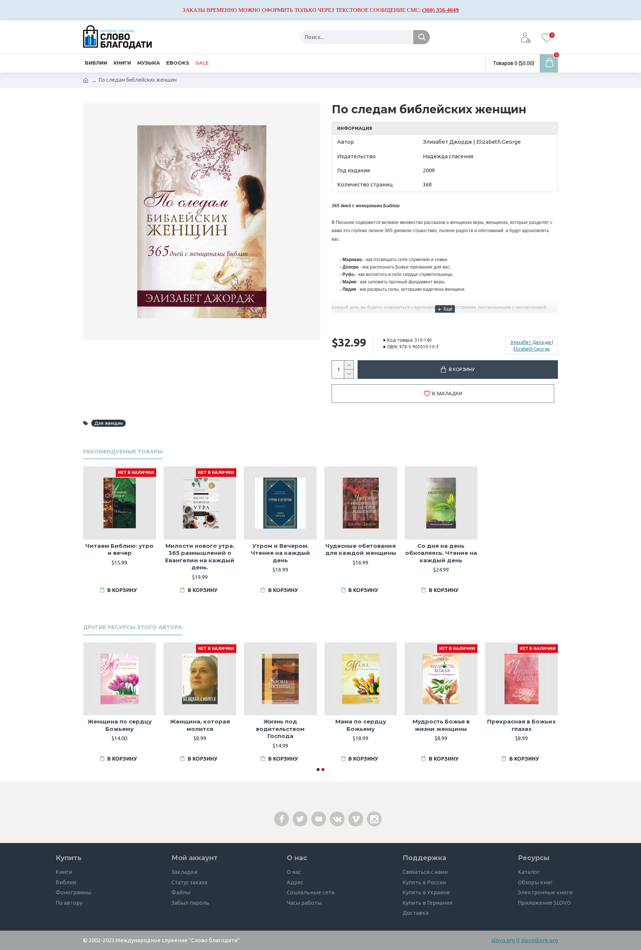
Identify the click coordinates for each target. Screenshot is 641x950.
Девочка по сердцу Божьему (280, 725)
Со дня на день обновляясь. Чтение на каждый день (441, 553)
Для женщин (108, 423)
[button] (318, 769)
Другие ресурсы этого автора (132, 627)
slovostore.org (539, 940)
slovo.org (503, 940)
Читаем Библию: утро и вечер (119, 549)
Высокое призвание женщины (199, 725)
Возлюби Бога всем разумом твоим (119, 725)
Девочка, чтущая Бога (361, 721)
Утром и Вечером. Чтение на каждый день (280, 553)
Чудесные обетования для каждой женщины (360, 549)
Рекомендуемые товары (123, 452)
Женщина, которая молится (522, 725)
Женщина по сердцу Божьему (441, 725)
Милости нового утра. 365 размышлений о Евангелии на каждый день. (199, 556)
